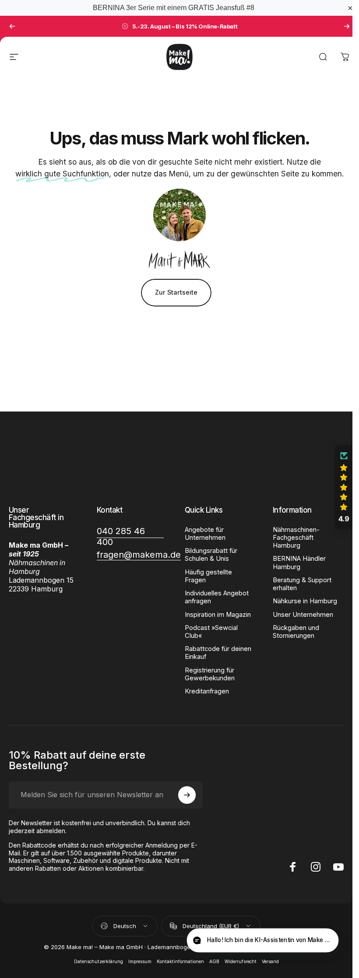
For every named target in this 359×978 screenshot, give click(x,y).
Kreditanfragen (207, 691)
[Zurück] (12, 26)
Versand (270, 961)
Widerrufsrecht (241, 961)
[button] (343, 487)
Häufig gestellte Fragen (208, 576)
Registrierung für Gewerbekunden (210, 674)
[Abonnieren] (187, 795)
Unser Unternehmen (303, 615)
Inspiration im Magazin (218, 615)
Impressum (139, 961)
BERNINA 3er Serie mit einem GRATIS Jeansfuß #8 (173, 7)
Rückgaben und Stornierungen (296, 632)
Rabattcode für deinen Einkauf (218, 653)
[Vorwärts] (346, 26)
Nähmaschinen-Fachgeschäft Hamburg (296, 537)
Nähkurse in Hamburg (305, 601)
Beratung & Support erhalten (302, 584)
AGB (214, 961)
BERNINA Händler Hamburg (299, 562)
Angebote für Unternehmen (205, 534)
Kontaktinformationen (180, 961)
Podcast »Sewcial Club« (211, 632)
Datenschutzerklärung (98, 961)
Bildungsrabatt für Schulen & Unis (211, 555)
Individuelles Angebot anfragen (217, 597)
